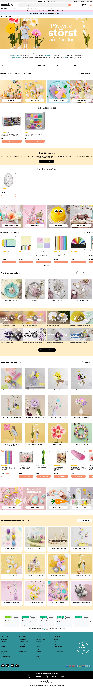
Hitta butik (3, 641)
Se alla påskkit (11, 100)
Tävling (38, 646)
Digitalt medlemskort (23, 641)
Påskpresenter (35, 225)
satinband (18, 57)
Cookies (3, 653)
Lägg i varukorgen (12, 141)
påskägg (65, 57)
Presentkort (56, 653)
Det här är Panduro (40, 639)
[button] (5, 8)
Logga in (84, 4)
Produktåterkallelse (5, 656)
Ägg (20, 65)
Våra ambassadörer (40, 644)
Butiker (75, 1)
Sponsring (38, 658)
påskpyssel (47, 55)
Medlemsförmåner (22, 651)
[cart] (90, 5)
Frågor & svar (89, 1)
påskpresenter (40, 58)
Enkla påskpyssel (60, 65)
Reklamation (57, 649)
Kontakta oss (81, 1)
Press (37, 656)
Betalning (56, 639)
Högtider (5, 16)
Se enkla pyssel (35, 507)
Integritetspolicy (4, 651)
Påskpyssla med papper (11, 225)
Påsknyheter (77, 65)
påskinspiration (52, 58)
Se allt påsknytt (46, 161)
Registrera (84, 5)
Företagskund (4, 649)
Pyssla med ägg (35, 100)
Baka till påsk (58, 225)
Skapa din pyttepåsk (81, 507)
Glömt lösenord (22, 646)
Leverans (56, 641)
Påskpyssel (4, 65)
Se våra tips (11, 507)
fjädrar (13, 57)
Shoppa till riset (81, 100)
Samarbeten (39, 651)
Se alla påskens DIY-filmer (47, 350)
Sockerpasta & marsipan (58, 100)
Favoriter (3, 646)
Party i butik (39, 653)
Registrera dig (22, 644)
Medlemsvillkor (22, 649)
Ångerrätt (56, 644)
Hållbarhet (38, 641)
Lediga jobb (39, 649)
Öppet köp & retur (58, 646)
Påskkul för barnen (58, 507)
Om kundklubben (22, 639)
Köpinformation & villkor (59, 651)
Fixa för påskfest (81, 225)
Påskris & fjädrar (41, 65)
